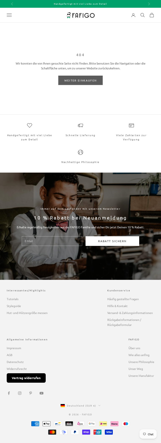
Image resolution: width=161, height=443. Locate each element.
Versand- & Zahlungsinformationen (130, 313)
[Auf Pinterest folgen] (31, 393)
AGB (9, 355)
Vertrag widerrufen (26, 378)
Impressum (14, 348)
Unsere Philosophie (141, 362)
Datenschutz (15, 362)
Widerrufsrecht (17, 369)
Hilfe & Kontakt (117, 306)
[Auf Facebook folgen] (9, 393)
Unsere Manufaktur (141, 375)
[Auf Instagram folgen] (20, 393)
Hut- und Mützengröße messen (27, 313)
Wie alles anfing (139, 355)
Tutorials (12, 299)
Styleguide (14, 306)
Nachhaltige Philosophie (80, 162)
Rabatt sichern (112, 241)
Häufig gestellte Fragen (123, 299)
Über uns (134, 348)
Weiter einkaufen (80, 80)
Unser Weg (136, 369)
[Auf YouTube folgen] (41, 393)
